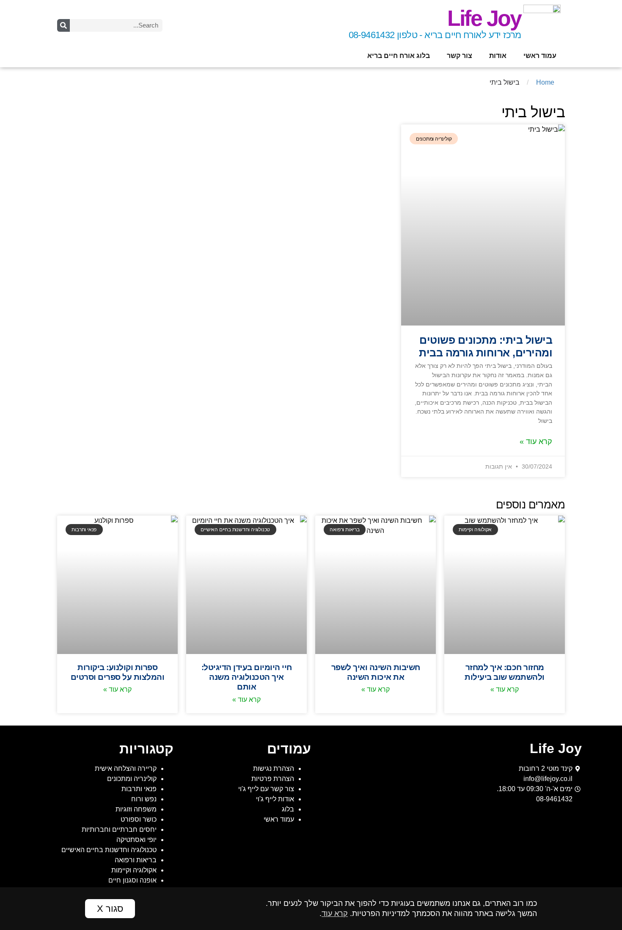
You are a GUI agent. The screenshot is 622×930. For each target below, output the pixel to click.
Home (545, 82)
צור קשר (459, 55)
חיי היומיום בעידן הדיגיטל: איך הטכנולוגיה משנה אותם (246, 676)
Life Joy (484, 18)
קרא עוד (335, 913)
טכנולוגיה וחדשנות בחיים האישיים (109, 849)
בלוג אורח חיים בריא (398, 55)
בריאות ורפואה (136, 860)
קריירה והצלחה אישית (126, 768)
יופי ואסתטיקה (136, 839)
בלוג (288, 809)
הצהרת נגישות (273, 768)
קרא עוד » (536, 441)
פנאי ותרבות (139, 788)
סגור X (110, 908)
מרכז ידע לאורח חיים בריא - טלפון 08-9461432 (435, 35)
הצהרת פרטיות (272, 778)
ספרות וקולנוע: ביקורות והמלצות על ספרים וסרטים (118, 672)
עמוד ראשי (539, 55)
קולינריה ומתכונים (132, 778)
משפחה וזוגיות (136, 809)
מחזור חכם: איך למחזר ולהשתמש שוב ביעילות (505, 672)
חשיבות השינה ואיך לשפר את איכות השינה (375, 672)
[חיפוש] (63, 25)
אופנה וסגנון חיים (132, 880)
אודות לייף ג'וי (275, 799)
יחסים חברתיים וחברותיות (119, 829)
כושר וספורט (139, 819)
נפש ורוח (144, 799)
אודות (497, 55)
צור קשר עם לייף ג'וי (266, 788)
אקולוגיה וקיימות (134, 870)
